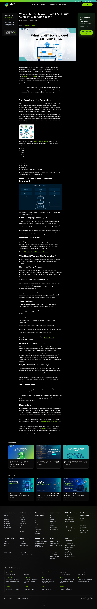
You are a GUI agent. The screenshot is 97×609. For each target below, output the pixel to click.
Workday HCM (53, 554)
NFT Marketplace (8, 553)
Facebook (26, 25)
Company (52, 4)
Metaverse (22, 551)
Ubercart (52, 519)
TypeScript (37, 533)
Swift (21, 529)
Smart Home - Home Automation (85, 531)
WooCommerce (54, 529)
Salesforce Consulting (40, 543)
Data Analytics (68, 525)
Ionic (21, 527)
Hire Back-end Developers (68, 550)
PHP (36, 518)
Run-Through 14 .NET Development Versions (36, 252)
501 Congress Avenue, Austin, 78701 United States (13, 573)
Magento (52, 515)
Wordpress (37, 524)
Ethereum (6, 545)
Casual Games (23, 549)
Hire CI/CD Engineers (70, 545)
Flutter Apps (22, 521)
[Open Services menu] (37, 4)
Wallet (6, 541)
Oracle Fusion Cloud (55, 541)
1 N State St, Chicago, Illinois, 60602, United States (30, 588)
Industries (43, 4)
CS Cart (52, 523)
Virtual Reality (23, 547)
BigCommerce (53, 527)
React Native (23, 523)
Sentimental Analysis (70, 528)
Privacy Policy (12, 598)
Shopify (52, 517)
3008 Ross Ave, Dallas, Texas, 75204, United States (85, 580)
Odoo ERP (52, 549)
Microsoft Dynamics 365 (56, 545)
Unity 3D (22, 541)
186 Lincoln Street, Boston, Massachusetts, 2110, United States (12, 589)
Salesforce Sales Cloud (55, 551)
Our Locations (7, 527)
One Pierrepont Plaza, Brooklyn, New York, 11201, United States (48, 581)
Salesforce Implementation (39, 545)
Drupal (36, 526)
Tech (74, 21)
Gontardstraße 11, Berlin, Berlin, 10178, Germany (47, 588)
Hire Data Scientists (70, 556)
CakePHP (37, 531)
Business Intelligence (70, 517)
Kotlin (21, 525)
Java (36, 520)
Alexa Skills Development (71, 530)
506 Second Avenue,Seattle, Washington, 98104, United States (67, 581)
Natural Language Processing (69, 522)
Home (5, 598)
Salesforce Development (41, 541)
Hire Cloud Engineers (70, 553)
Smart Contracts (8, 549)
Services (34, 4)
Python (36, 522)
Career (6, 517)
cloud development (49, 338)
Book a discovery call (86, 32)
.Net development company (28, 76)
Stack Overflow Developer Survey (49, 421)
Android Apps (23, 515)
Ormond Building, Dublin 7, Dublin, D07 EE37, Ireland (66, 588)
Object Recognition (69, 527)
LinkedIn (34, 25)
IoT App (82, 518)
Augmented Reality (24, 545)
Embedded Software (85, 522)
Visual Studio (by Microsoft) (26, 310)
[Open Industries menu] (46, 4)
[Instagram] (88, 598)
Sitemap (19, 598)
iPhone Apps (23, 517)
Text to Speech (69, 515)
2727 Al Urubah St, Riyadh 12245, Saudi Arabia (66, 573)
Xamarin (22, 531)
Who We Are (7, 515)
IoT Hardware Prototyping (83, 524)
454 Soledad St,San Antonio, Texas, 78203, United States (13, 580)
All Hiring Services (69, 543)
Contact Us (88, 4)
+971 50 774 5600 (87, 1)
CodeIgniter (38, 529)
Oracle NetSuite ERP (55, 543)
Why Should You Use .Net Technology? (9, 25)
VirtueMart (52, 525)
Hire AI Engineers (69, 547)
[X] (91, 598)
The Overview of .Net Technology (9, 18)
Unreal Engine (23, 543)
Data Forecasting (69, 519)
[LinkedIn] (84, 598)
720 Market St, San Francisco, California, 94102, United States (31, 581)
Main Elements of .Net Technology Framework (10, 21)
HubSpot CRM (53, 553)
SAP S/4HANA (53, 547)
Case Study (62, 4)
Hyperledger (7, 547)
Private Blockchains (9, 551)
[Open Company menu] (56, 4)
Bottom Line (7, 28)
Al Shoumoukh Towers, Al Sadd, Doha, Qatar (84, 573)
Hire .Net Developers (24, 96)
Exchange (6, 543)
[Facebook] (81, 598)
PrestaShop (53, 521)
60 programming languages (41, 141)
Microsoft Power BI (54, 556)
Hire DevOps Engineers (70, 555)
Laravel (36, 527)
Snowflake (52, 558)
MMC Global (44, 428)
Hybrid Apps (22, 519)
